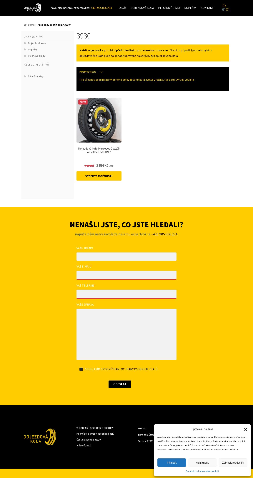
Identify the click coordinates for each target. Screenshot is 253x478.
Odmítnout (202, 462)
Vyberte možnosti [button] (98, 176)
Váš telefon (85, 285)
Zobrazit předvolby (233, 462)
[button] (245, 429)
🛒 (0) (225, 9)
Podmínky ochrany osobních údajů (202, 471)
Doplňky (190, 8)
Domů (31, 24)
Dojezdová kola (142, 8)
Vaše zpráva (85, 304)
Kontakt (207, 8)
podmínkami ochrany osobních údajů (130, 369)
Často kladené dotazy (88, 439)
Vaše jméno (84, 248)
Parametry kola (87, 71)
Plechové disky (169, 8)
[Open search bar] (224, 5)
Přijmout (172, 462)
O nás (122, 8)
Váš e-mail (84, 266)
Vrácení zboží (83, 445)
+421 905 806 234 (101, 8)
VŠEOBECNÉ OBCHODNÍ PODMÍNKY (95, 428)
